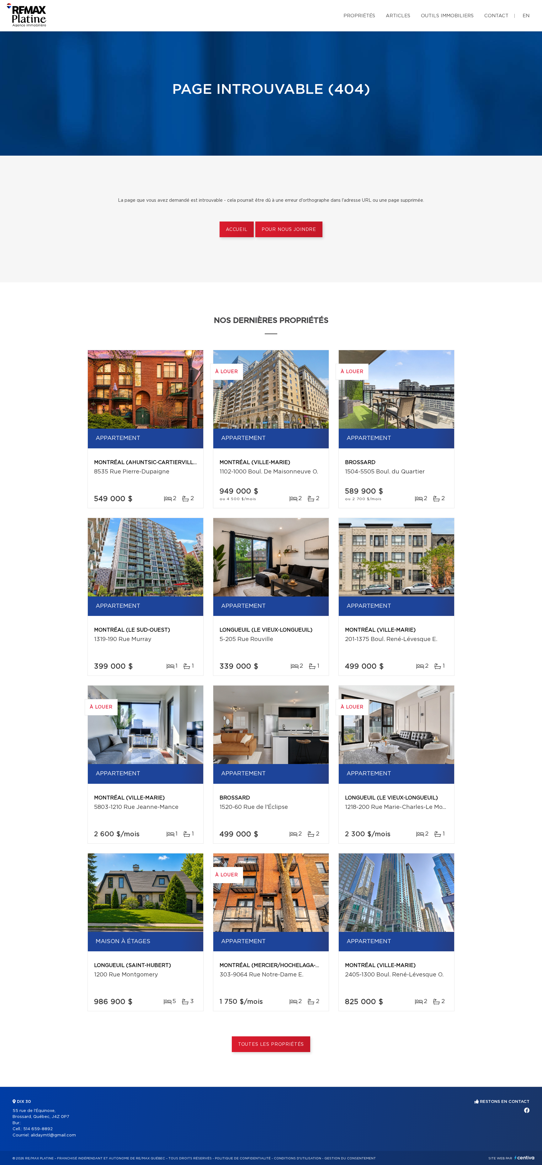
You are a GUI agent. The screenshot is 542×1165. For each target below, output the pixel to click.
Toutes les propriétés (271, 1044)
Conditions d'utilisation (297, 1158)
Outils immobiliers (447, 15)
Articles (398, 15)
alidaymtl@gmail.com (53, 1135)
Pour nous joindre (289, 229)
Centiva (524, 1158)
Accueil (236, 229)
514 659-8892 (38, 1129)
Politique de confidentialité (243, 1158)
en (526, 15)
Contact (496, 15)
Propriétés (359, 15)
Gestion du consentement (350, 1158)
